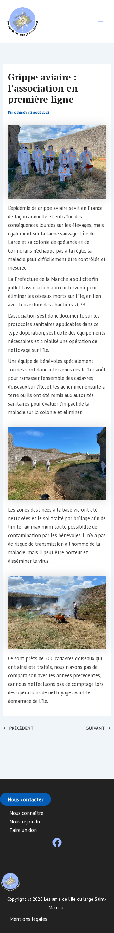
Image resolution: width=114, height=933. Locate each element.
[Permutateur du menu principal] (100, 22)
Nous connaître (26, 813)
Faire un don (23, 830)
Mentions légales (28, 919)
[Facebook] (57, 842)
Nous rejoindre (25, 821)
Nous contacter (25, 799)
